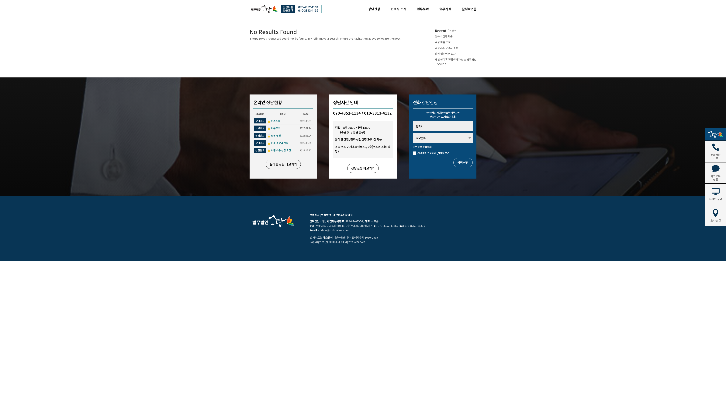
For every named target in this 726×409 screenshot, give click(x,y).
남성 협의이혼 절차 (445, 53)
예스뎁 (326, 237)
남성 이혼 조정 (443, 42)
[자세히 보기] (444, 153)
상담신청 (374, 9)
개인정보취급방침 (343, 215)
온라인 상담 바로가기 (283, 164)
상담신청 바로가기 (363, 168)
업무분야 (423, 9)
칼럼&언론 (469, 9)
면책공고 (314, 215)
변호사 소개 (398, 9)
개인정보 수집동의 (434, 153)
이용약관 (326, 215)
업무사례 (445, 9)
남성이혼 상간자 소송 (446, 48)
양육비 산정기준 (444, 36)
